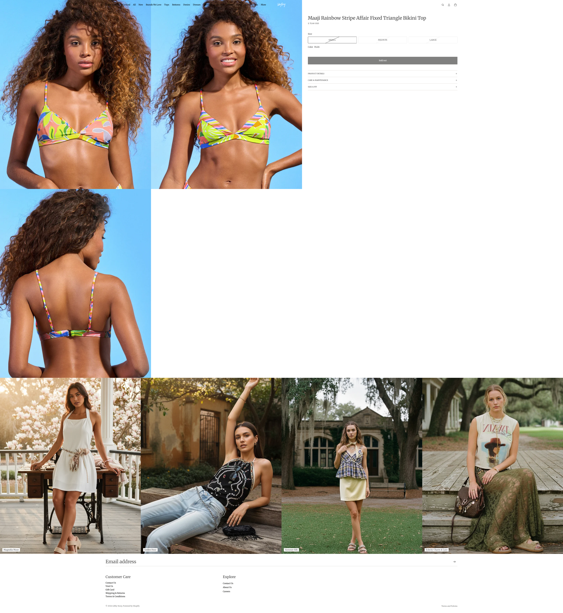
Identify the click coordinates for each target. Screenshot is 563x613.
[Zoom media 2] (226, 94)
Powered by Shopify (131, 606)
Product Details (316, 73)
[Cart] (455, 5)
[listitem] (263, 5)
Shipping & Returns (115, 593)
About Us (227, 587)
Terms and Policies (449, 606)
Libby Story (117, 606)
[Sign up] (454, 562)
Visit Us (109, 586)
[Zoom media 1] (75, 94)
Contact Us (111, 582)
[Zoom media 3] (75, 283)
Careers (226, 591)
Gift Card (110, 589)
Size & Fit (312, 87)
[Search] (443, 5)
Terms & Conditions (115, 596)
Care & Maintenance (318, 80)
